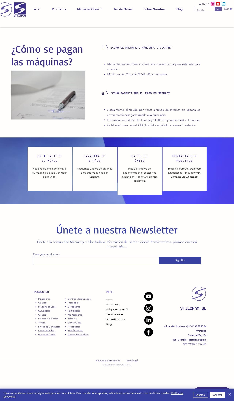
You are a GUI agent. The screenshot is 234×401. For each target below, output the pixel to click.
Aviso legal (132, 360)
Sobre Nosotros (115, 319)
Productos (112, 304)
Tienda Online (114, 314)
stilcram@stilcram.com (188, 168)
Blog (109, 324)
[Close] (229, 394)
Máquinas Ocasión (117, 309)
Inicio (109, 299)
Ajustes (200, 395)
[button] (228, 9)
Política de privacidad (108, 360)
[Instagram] (148, 308)
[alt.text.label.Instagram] (212, 3)
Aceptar (217, 395)
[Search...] (218, 9)
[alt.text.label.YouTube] (218, 3)
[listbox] (203, 3)
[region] (50, 169)
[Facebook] (148, 332)
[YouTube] (148, 296)
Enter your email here (45, 254)
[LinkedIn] (223, 3)
